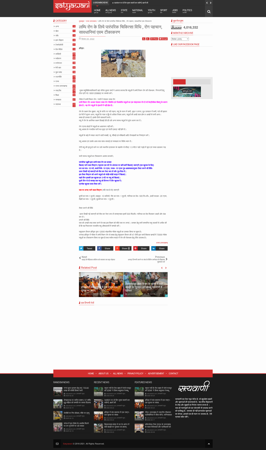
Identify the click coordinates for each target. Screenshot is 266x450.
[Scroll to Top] (209, 443)
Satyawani (67, 443)
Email (164, 38)
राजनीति (58, 76)
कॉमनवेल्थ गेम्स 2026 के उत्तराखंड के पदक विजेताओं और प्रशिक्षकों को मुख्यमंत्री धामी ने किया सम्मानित (158, 427)
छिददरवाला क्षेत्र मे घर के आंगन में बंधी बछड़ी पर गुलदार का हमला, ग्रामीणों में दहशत (144, 287)
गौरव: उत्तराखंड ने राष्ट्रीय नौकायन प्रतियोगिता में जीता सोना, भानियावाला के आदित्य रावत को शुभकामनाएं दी (158, 415)
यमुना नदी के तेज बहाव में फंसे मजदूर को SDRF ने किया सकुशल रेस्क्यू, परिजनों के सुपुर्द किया (117, 390)
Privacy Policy (135, 373)
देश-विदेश (58, 49)
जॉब (56, 35)
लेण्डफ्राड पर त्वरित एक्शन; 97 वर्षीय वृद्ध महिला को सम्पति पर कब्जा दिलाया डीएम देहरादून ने (77, 402)
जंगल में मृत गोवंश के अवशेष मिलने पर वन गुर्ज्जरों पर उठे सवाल (76, 424)
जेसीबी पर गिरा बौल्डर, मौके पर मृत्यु (76, 413)
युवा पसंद (58, 72)
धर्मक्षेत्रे (58, 54)
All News (110, 11)
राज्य (57, 81)
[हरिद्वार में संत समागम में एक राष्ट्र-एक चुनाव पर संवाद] (101, 284)
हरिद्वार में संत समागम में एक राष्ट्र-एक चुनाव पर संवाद (145, 3)
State (124, 11)
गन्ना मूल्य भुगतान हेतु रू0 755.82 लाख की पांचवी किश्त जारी (76, 389)
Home (97, 11)
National (137, 11)
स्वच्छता (58, 99)
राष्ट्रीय (58, 90)
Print (155, 38)
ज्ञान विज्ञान (59, 40)
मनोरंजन (58, 63)
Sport (163, 11)
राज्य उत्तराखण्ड (162, 242)
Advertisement (156, 373)
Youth (151, 11)
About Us (103, 373)
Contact (173, 373)
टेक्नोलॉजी (59, 44)
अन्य (57, 26)
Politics (187, 11)
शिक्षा (57, 95)
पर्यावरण (58, 58)
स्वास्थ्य (58, 104)
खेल (56, 31)
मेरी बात (58, 67)
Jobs (175, 11)
